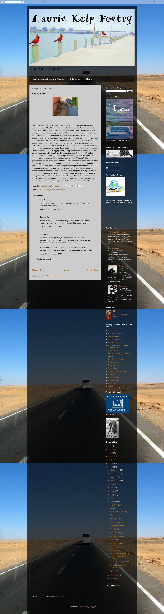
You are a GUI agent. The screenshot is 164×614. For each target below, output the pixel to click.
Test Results (115, 529)
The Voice (44, 200)
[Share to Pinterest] (80, 186)
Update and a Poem (118, 522)
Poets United (113, 377)
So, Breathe (123, 266)
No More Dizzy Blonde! (119, 562)
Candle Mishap (116, 533)
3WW (110, 330)
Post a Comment (44, 259)
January (114, 579)
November (115, 473)
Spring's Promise (117, 571)
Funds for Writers (115, 342)
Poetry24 (111, 374)
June (113, 491)
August (114, 484)
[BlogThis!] (73, 186)
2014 (111, 449)
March (113, 501)
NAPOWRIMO (113, 351)
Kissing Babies (116, 519)
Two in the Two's (117, 543)
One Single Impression (117, 359)
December (115, 470)
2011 (111, 460)
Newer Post (38, 270)
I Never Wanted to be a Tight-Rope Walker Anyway (119, 556)
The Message (113, 248)
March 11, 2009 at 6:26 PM (51, 226)
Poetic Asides (113, 362)
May (113, 495)
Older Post (92, 270)
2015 (111, 446)
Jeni (41, 217)
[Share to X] (75, 186)
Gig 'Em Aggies (116, 505)
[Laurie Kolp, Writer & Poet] (107, 168)
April (113, 498)
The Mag (111, 383)
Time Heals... (115, 515)
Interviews (75, 79)
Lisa (41, 234)
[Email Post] (66, 186)
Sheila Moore (58, 597)
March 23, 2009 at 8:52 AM (51, 254)
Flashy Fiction (113, 339)
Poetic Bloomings (115, 365)
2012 (111, 456)
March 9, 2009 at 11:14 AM (51, 209)
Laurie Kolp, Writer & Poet (114, 165)
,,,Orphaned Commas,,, (117, 232)
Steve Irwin (60, 190)
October (114, 477)
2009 (111, 467)
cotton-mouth (43, 190)
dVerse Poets (113, 336)
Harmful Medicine (117, 536)
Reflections (114, 540)
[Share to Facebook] (78, 186)
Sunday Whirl (113, 380)
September (115, 480)
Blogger (93, 607)
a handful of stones (116, 333)
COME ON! (114, 547)
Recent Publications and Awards (48, 79)
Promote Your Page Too (113, 170)
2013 (111, 453)
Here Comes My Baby (119, 512)
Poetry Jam (112, 368)
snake (52, 190)
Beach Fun (114, 508)
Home (89, 79)
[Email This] (71, 186)
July (112, 487)
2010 (111, 463)
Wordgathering (114, 387)
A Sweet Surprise (117, 526)
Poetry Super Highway (117, 371)
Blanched (122, 286)
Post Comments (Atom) (52, 276)
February (115, 575)
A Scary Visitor (116, 550)
